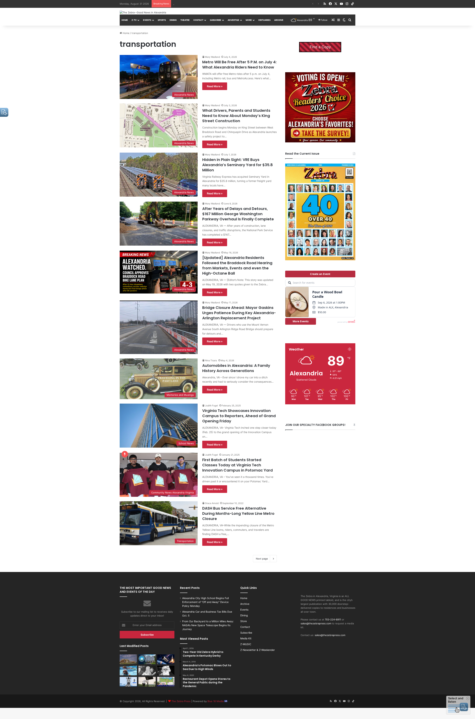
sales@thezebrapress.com (316, 623)
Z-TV (134, 20)
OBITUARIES (264, 20)
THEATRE (185, 20)
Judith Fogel (211, 405)
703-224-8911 (333, 619)
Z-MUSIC (245, 644)
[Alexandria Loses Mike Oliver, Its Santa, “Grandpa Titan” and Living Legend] (165, 670)
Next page (262, 558)
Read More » (214, 86)
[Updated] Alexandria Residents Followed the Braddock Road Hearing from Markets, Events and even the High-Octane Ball (237, 265)
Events (147, 20)
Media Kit (245, 638)
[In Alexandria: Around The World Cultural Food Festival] (165, 682)
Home (125, 20)
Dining (173, 20)
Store (243, 621)
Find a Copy (320, 47)
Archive (278, 20)
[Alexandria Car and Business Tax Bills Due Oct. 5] (147, 659)
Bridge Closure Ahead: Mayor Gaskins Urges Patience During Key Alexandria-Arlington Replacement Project (239, 313)
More (249, 20)
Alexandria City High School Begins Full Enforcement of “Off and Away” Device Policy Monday (205, 602)
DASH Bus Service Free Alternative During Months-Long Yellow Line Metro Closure (238, 513)
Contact (198, 20)
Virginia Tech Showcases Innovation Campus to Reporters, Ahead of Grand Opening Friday (239, 416)
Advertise (233, 20)
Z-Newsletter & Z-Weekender (257, 649)
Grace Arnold (212, 503)
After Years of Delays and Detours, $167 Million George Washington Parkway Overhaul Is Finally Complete (238, 214)
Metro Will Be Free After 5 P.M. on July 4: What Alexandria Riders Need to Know (239, 64)
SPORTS (162, 20)
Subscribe (215, 20)
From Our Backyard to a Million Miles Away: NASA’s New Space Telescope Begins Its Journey (226, 3)
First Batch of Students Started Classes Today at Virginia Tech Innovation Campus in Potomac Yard (237, 465)
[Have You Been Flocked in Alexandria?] (147, 682)
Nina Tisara (211, 360)
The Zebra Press (181, 701)
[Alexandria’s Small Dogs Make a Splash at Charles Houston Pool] (128, 670)
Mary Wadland (212, 57)
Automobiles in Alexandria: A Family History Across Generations (236, 368)
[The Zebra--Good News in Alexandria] (143, 12)
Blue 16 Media (215, 701)
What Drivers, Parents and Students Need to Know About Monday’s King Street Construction (236, 115)
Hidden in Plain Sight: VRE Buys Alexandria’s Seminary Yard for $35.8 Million (237, 165)
